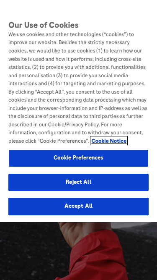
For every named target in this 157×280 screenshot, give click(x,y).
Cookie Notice (108, 141)
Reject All (78, 182)
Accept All (78, 206)
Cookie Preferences (78, 158)
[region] (78, 111)
